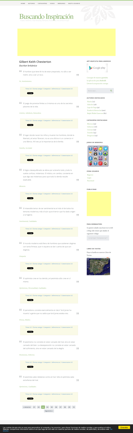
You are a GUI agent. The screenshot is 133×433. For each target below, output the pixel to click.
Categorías (42, 3)
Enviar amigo (37, 89)
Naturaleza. (37, 113)
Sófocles (90, 105)
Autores (31, 3)
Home (23, 3)
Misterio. (22, 186)
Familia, (22, 148)
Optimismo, (23, 288)
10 (74, 407)
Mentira (90, 124)
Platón (89, 102)
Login (89, 178)
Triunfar (90, 133)
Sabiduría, (29, 113)
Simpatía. (22, 256)
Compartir (46, 89)
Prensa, (22, 320)
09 (69, 407)
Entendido (124, 427)
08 (65, 407)
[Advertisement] (66, 42)
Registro (90, 175)
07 (60, 407)
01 (34, 407)
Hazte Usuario (74, 3)
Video (52, 3)
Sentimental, (24, 221)
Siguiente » (49, 411)
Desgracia (90, 136)
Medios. (28, 320)
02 (39, 407)
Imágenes (61, 3)
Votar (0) (29, 89)
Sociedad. (28, 148)
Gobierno (90, 127)
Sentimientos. (27, 81)
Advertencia (56, 89)
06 (56, 407)
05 (52, 407)
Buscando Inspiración (46, 16)
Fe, (20, 81)
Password (90, 181)
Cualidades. (33, 221)
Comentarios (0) (67, 89)
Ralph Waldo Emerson (95, 113)
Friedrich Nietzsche (94, 110)
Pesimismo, (23, 355)
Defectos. (31, 355)
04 (47, 407)
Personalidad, (33, 288)
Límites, (22, 113)
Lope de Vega (91, 108)
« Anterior (27, 407)
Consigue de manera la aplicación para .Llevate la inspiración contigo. (98, 81)
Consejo (90, 130)
